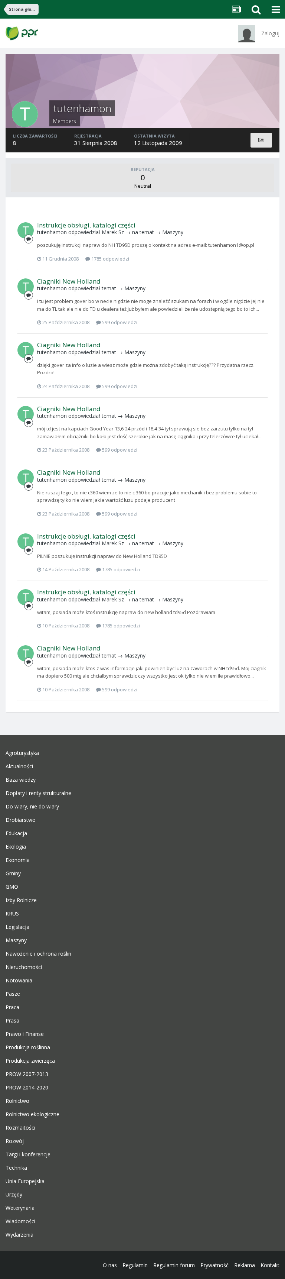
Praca (12, 1007)
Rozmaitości (20, 1127)
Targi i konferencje (28, 1154)
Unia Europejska (25, 1181)
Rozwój (15, 1141)
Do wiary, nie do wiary (32, 806)
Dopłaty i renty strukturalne (38, 793)
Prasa (12, 1020)
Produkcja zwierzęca (30, 1060)
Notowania (19, 980)
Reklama (244, 1265)
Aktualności (19, 766)
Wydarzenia (19, 1234)
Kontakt (270, 1265)
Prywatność (214, 1265)
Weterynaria (20, 1208)
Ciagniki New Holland (69, 281)
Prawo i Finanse (25, 1034)
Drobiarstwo (21, 820)
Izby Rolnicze (21, 900)
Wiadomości (20, 1221)
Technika (16, 1168)
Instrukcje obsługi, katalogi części (86, 225)
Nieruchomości (24, 967)
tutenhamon (52, 232)
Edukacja (16, 833)
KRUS (12, 913)
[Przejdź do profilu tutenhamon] (25, 230)
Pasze (13, 994)
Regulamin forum (174, 1265)
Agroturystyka (22, 753)
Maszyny (172, 232)
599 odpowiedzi (119, 322)
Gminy (13, 873)
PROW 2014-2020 (27, 1087)
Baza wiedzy (21, 779)
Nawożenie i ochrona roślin (38, 953)
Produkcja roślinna (28, 1047)
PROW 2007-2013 (27, 1074)
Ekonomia (18, 860)
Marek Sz (113, 232)
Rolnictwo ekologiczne (32, 1114)
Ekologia (16, 846)
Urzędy (14, 1194)
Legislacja (17, 927)
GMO (12, 887)
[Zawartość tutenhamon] (261, 140)
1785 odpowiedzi (109, 258)
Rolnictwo (17, 1101)
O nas (110, 1265)
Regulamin (135, 1265)
